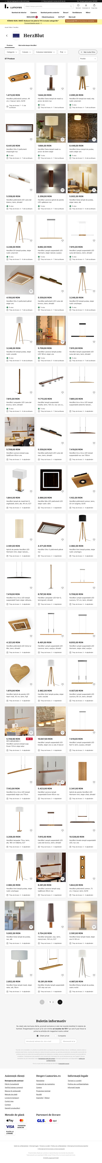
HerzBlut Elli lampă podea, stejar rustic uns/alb (18, 353)
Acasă (6, 27)
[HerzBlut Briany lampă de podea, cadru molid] (82, 971)
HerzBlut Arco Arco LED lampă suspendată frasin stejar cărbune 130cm (18, 599)
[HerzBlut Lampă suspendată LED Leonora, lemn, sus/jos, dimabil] (51, 632)
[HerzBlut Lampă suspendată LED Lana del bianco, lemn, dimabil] (82, 238)
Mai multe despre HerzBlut (27, 45)
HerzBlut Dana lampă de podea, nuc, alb (18, 938)
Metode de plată (11, 1094)
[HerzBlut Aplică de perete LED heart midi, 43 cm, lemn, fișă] (19, 680)
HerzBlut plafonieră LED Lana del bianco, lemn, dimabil (18, 201)
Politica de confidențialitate (78, 1084)
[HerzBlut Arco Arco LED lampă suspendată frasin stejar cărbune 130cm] (19, 584)
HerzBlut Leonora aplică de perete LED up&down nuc (51, 201)
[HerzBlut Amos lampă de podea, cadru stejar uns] (82, 137)
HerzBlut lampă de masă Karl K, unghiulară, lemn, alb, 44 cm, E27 (18, 502)
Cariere (39, 1087)
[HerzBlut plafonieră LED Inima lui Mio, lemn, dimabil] (19, 632)
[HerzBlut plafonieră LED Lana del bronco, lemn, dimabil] (51, 289)
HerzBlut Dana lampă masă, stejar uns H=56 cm (82, 938)
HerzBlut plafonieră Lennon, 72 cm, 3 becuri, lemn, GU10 (81, 889)
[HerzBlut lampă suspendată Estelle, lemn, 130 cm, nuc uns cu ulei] (51, 390)
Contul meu (9, 1101)
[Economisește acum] (51, 22)
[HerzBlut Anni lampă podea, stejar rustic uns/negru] (82, 536)
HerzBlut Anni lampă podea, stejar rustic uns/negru (82, 550)
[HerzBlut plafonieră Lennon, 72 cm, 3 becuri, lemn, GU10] (82, 875)
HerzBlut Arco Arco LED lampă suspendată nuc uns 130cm (81, 454)
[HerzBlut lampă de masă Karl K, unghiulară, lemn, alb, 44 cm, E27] (19, 487)
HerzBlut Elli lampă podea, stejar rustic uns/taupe (81, 302)
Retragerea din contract (14, 1081)
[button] (31, 89)
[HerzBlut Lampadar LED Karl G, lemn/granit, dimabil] (51, 584)
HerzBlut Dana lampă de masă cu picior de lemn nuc (50, 99)
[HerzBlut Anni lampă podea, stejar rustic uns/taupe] (19, 875)
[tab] (12, 52)
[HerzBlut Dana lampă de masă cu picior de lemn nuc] (51, 86)
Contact (8, 1105)
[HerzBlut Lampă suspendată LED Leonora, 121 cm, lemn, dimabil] (82, 584)
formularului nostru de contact (46, 1058)
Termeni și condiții (74, 1081)
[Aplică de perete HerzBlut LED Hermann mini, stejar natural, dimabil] (19, 536)
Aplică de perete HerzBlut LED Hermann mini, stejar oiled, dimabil (82, 793)
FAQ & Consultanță (12, 1084)
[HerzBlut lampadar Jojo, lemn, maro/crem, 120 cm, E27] (51, 923)
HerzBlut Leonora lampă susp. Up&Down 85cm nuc (49, 889)
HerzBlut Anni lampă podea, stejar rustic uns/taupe (19, 889)
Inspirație (39, 1098)
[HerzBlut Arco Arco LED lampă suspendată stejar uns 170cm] (19, 778)
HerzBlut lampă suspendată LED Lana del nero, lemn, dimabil (81, 353)
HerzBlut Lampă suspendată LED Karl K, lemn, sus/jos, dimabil (81, 743)
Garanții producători (12, 1108)
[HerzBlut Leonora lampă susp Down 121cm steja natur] (19, 729)
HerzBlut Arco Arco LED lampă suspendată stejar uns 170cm (18, 793)
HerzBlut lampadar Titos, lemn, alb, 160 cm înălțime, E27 (18, 841)
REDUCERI (31, 17)
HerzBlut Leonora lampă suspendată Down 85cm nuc (48, 793)
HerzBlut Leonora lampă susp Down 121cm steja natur (17, 745)
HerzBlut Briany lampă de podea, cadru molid (81, 986)
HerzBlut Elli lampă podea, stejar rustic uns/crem (18, 251)
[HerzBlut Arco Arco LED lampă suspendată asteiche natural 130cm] (82, 390)
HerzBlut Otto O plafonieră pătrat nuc (50, 550)
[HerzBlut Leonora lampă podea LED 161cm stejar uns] (51, 339)
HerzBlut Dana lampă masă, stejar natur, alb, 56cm (19, 986)
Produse (10, 45)
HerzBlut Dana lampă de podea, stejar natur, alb (81, 201)
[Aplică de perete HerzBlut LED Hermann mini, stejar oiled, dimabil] (82, 778)
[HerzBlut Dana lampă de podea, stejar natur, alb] (82, 187)
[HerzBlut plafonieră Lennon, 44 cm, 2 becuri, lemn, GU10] (19, 86)
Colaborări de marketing (45, 1084)
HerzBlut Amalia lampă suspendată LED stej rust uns (51, 986)
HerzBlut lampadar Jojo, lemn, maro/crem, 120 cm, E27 (49, 938)
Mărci (10, 27)
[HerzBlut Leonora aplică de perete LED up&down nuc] (51, 187)
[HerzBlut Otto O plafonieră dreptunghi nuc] (19, 137)
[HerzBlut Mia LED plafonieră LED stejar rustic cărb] (51, 487)
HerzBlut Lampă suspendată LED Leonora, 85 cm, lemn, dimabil (81, 695)
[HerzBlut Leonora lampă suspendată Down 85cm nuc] (51, 778)
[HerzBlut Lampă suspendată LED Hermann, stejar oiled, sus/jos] (82, 632)
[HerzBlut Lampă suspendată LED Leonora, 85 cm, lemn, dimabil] (82, 680)
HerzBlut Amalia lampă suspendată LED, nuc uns (82, 841)
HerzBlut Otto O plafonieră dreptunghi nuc (16, 150)
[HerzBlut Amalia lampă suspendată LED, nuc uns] (82, 826)
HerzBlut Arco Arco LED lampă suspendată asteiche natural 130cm (81, 403)
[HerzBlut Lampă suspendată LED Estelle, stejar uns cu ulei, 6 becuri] (51, 729)
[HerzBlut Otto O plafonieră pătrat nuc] (51, 536)
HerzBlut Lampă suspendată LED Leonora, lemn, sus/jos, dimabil (50, 647)
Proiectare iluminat (43, 1091)
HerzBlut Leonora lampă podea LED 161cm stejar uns (49, 353)
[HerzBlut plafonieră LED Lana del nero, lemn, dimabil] (51, 439)
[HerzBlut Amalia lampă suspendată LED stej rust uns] (51, 971)
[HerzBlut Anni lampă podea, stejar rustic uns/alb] (51, 680)
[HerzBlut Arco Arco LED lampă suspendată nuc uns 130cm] (82, 439)
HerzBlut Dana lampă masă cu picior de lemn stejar (49, 150)
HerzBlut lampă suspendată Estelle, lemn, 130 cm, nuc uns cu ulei (50, 403)
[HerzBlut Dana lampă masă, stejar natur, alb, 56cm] (19, 971)
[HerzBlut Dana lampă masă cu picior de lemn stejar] (51, 137)
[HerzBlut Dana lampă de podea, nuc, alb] (19, 923)
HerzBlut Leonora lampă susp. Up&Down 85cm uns (17, 454)
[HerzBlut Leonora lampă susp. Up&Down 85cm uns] (19, 439)
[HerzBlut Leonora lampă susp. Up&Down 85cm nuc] (51, 875)
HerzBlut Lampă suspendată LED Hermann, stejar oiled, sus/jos (81, 647)
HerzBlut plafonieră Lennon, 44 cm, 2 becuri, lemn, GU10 (18, 99)
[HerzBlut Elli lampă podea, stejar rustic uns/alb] (19, 339)
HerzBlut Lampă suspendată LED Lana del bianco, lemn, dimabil (81, 251)
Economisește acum (32, 23)
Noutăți (39, 1094)
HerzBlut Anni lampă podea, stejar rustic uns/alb (51, 695)
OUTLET (61, 17)
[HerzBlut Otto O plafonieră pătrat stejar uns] (19, 289)
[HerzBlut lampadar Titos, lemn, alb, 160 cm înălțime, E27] (19, 826)
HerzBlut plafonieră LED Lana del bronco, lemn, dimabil (50, 302)
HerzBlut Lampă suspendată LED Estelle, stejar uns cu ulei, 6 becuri (50, 743)
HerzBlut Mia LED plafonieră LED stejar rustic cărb (50, 502)
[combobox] (48, 6)
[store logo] (13, 6)
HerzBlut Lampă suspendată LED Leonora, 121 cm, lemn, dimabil (81, 599)
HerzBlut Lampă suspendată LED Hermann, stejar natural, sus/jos (50, 251)
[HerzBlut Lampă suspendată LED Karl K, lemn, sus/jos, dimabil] (82, 729)
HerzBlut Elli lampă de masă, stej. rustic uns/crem (81, 99)
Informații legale (74, 1087)
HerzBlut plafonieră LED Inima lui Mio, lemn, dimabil (18, 647)
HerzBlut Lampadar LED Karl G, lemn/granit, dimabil (49, 599)
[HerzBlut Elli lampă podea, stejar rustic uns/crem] (19, 238)
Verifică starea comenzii (14, 1087)
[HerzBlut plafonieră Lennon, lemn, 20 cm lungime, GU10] (82, 487)
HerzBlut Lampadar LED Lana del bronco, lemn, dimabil (18, 403)
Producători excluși (63, 1063)
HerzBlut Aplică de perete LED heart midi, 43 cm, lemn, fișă (17, 695)
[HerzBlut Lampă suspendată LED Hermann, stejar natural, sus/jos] (51, 238)
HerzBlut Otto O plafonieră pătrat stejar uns (19, 302)
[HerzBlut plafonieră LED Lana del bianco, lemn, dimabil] (19, 187)
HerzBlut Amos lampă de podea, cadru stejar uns (81, 150)
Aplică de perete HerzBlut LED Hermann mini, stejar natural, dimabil (17, 550)
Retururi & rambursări (13, 1091)
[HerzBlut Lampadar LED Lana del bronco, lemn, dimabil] (19, 390)
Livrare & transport (12, 1098)
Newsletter (40, 1081)
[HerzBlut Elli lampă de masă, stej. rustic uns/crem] (82, 86)
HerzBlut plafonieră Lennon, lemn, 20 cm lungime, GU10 (82, 502)
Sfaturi (47, 1098)
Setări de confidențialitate (21, 1146)
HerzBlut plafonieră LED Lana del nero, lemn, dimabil (50, 454)
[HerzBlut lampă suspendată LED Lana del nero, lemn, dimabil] (82, 339)
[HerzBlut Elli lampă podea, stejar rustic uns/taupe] (82, 289)
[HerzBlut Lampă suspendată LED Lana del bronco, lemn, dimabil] (51, 826)
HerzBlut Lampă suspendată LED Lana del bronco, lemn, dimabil (50, 841)
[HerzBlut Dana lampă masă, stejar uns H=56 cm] (82, 923)
